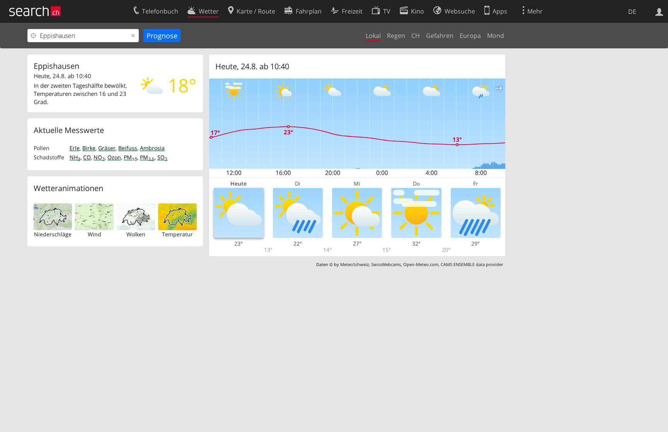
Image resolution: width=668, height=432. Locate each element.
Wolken (135, 234)
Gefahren (439, 35)
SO (162, 157)
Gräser (107, 148)
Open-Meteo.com (420, 264)
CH (415, 35)
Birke (88, 148)
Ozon (114, 157)
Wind (94, 234)
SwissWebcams (386, 264)
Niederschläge (53, 234)
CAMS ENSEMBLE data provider (472, 264)
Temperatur (177, 234)
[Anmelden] (659, 11)
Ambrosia (152, 148)
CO (87, 157)
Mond (495, 35)
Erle (75, 148)
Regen (396, 35)
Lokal (373, 35)
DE (632, 11)
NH (75, 157)
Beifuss (127, 148)
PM (130, 157)
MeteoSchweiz (354, 264)
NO (99, 157)
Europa (470, 35)
